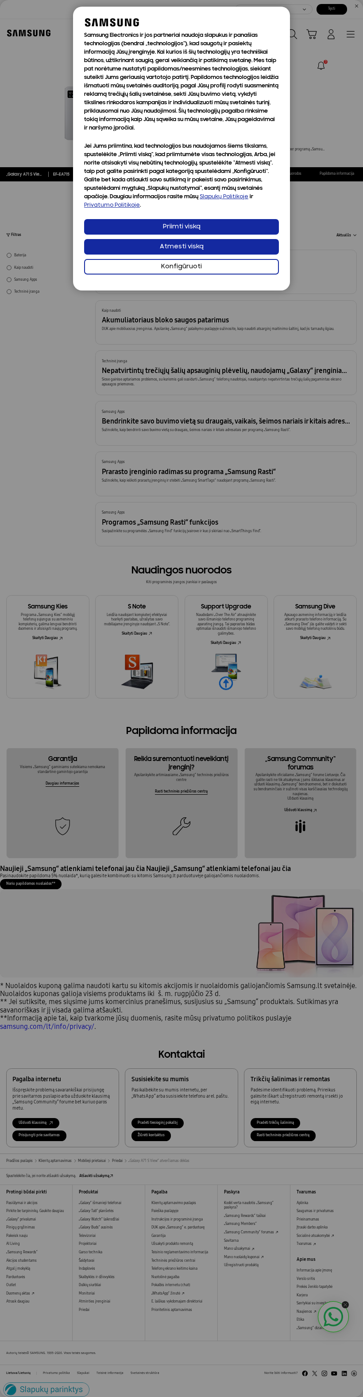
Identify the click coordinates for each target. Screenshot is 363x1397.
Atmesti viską (182, 246)
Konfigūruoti (181, 266)
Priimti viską (182, 227)
